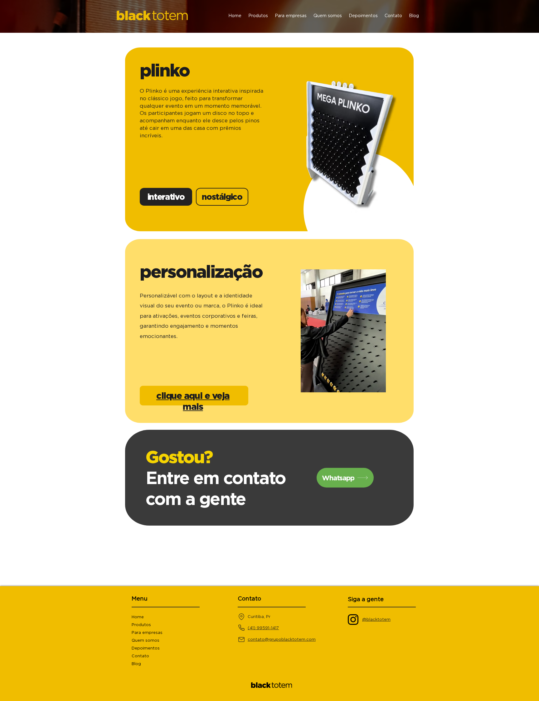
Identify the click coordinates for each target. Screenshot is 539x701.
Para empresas (147, 632)
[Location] (241, 616)
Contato (140, 656)
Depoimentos (146, 648)
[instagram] (353, 619)
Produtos (141, 624)
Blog (136, 663)
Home (138, 617)
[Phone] (241, 627)
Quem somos (145, 640)
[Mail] (241, 639)
